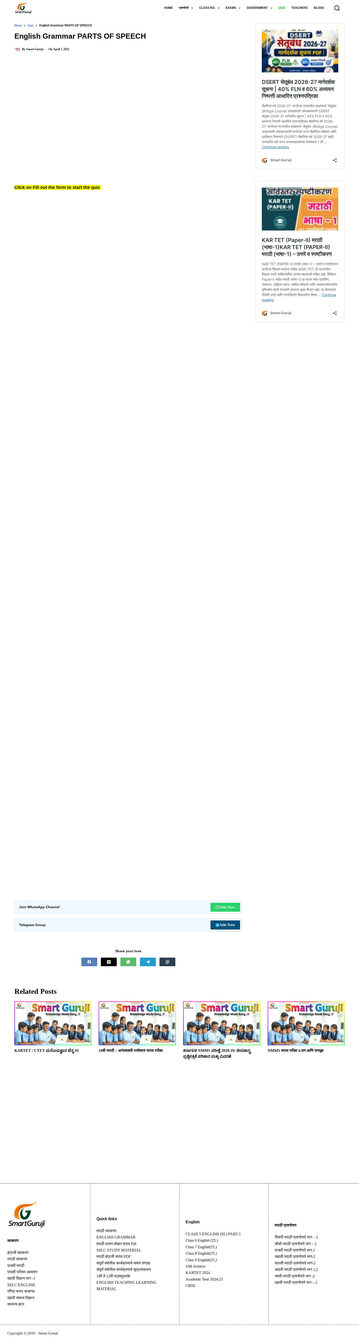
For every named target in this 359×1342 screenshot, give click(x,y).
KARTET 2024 (198, 1273)
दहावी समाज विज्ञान (20, 1298)
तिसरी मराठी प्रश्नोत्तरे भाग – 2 (296, 1237)
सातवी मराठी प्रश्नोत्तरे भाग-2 (295, 1263)
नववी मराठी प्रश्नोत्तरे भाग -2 (295, 1276)
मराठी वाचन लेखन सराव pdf (116, 1244)
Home (168, 8)
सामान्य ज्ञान (15, 1304)
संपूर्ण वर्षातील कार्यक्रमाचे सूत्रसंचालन (123, 1269)
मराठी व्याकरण (106, 1231)
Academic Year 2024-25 (204, 1279)
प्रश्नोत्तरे (184, 8)
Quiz (281, 8)
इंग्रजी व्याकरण (18, 1252)
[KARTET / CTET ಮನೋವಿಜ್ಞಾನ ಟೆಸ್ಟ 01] (53, 1023)
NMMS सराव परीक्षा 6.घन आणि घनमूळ (296, 1050)
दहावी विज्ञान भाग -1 (21, 1278)
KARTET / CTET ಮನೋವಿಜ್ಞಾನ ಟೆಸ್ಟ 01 (46, 1050)
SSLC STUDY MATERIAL (118, 1250)
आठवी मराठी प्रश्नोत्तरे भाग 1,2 (296, 1269)
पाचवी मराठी (15, 1265)
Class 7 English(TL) (201, 1247)
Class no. (207, 8)
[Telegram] (148, 962)
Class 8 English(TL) (201, 1253)
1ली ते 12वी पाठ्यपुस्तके (113, 1276)
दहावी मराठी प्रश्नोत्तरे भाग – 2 (296, 1282)
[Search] (337, 8)
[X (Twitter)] (109, 962)
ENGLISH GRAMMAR (116, 1237)
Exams (231, 8)
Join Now (227, 907)
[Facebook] (89, 962)
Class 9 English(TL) (201, 1260)
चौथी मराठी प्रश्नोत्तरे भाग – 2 (296, 1244)
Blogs (319, 8)
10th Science (195, 1266)
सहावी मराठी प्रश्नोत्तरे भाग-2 (295, 1256)
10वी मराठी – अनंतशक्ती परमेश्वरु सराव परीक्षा (131, 1050)
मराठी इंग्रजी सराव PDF (113, 1256)
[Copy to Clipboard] (167, 962)
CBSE (191, 1286)
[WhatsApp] (128, 962)
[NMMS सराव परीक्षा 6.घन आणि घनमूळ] (306, 1023)
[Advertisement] (128, 96)
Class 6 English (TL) (202, 1240)
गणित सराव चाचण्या (21, 1291)
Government (257, 8)
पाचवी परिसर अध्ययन (22, 1272)
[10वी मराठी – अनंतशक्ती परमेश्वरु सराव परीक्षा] (137, 1023)
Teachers (299, 8)
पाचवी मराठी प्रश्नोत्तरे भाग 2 (295, 1250)
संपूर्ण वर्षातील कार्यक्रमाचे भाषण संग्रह (123, 1263)
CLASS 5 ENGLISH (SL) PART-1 (213, 1234)
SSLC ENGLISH (21, 1285)
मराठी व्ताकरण (17, 1259)
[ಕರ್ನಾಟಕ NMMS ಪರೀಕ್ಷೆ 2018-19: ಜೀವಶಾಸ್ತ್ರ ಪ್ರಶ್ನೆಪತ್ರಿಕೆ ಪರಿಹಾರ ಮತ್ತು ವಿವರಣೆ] (221, 1023)
